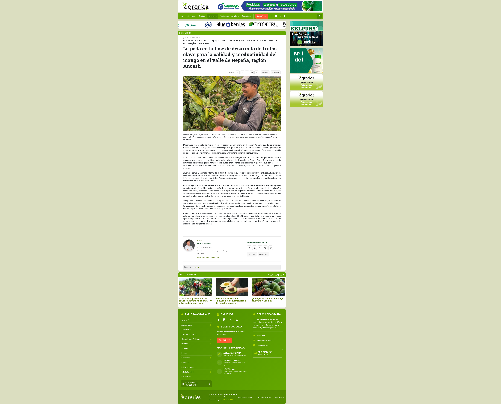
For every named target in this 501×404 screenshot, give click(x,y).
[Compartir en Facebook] (238, 72)
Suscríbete (261, 16)
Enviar (266, 72)
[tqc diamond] (306, 33)
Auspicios (235, 16)
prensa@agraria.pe (205, 247)
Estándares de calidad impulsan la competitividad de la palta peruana (231, 300)
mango (196, 267)
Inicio (183, 16)
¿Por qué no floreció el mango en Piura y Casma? (268, 299)
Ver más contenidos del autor (207, 257)
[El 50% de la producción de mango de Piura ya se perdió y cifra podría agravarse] (195, 287)
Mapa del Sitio (279, 397)
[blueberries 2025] (215, 24)
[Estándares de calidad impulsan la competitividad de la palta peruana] (232, 287)
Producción (185, 33)
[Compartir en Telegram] (252, 72)
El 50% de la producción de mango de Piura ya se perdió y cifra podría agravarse (195, 300)
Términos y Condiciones (245, 397)
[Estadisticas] (306, 82)
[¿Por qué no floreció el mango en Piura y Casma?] (268, 287)
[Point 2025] (306, 60)
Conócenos (191, 16)
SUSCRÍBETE (224, 340)
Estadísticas (224, 16)
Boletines (202, 16)
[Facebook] (219, 320)
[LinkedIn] (237, 320)
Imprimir (276, 72)
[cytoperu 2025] (248, 24)
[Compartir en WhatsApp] (256, 72)
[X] (231, 320)
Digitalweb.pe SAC (228, 400)
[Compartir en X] (247, 72)
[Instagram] (225, 320)
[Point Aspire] (269, 6)
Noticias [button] (212, 16)
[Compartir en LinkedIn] (242, 72)
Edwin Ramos (204, 243)
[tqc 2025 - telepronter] (193, 24)
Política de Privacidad (264, 397)
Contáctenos (246, 16)
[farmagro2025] (285, 24)
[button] (271, 275)
